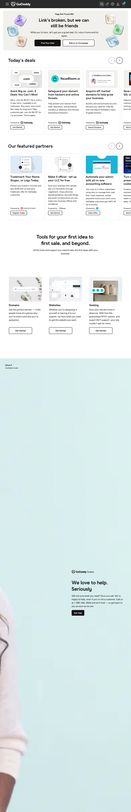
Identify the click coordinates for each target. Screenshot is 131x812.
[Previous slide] (111, 60)
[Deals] (107, 4)
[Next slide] (119, 60)
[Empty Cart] (123, 4)
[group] (65, 100)
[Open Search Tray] (101, 4)
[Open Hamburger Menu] (6, 4)
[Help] (112, 4)
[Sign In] (118, 4)
